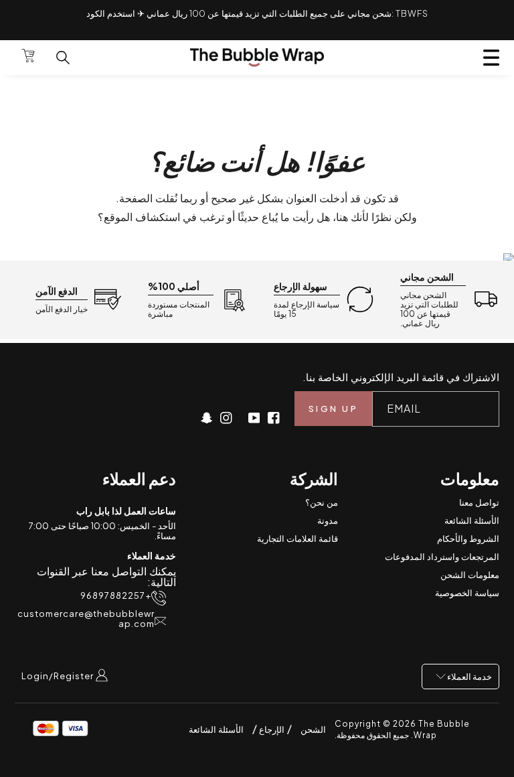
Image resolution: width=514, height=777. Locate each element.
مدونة (327, 520)
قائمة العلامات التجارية (297, 538)
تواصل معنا (479, 502)
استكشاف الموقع (142, 217)
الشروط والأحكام (468, 538)
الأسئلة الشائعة (471, 520)
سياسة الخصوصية (467, 592)
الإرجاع (270, 729)
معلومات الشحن (469, 574)
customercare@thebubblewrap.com (86, 619)
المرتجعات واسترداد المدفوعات (442, 556)
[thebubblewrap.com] (257, 57)
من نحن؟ (321, 502)
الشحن (313, 729)
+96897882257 (115, 596)
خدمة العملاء (469, 676)
